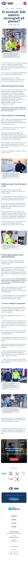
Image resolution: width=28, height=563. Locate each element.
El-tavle (12, 8)
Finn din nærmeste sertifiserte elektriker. (14, 454)
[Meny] (24, 3)
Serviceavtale (19, 8)
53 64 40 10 (14, 541)
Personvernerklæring (14, 546)
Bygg (7, 8)
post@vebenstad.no (14, 537)
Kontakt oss (14, 459)
